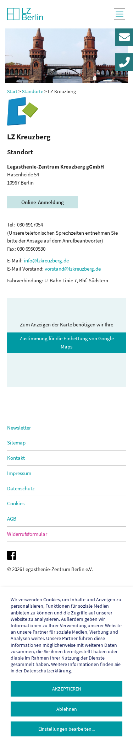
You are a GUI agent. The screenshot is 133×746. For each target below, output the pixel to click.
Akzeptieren (66, 689)
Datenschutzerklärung (47, 670)
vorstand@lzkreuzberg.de (73, 268)
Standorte (32, 91)
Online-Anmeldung (42, 202)
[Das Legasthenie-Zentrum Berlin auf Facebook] (64, 555)
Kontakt (16, 457)
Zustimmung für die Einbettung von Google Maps (67, 342)
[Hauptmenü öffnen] (120, 14)
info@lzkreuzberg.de (46, 260)
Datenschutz (20, 488)
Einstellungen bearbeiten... (66, 729)
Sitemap (16, 442)
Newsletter (19, 427)
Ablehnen (66, 709)
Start (12, 91)
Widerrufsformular (27, 534)
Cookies (15, 503)
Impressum (19, 473)
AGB (11, 518)
